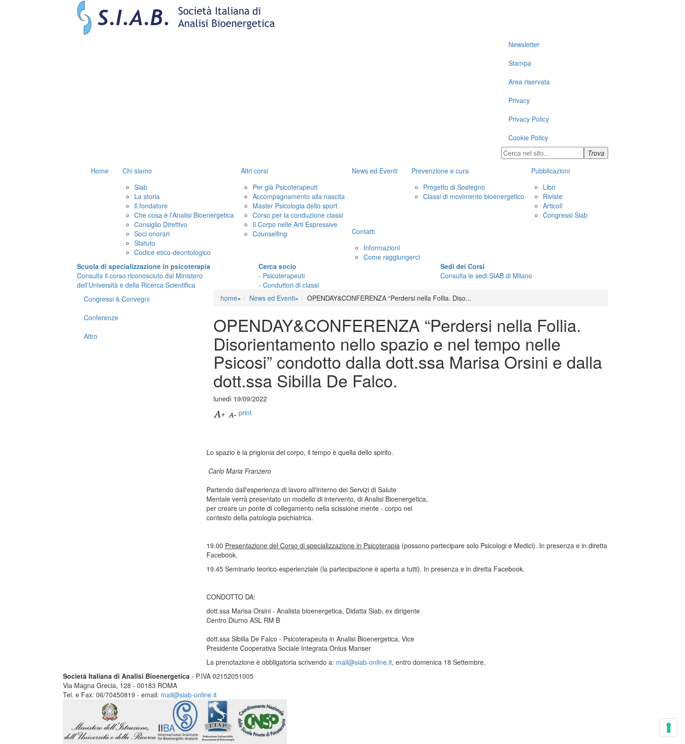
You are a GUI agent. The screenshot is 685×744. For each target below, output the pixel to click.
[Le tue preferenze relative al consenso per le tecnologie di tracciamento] (669, 728)
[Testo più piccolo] (232, 412)
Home (100, 170)
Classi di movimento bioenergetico (473, 196)
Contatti (363, 231)
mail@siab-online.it (364, 662)
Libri (549, 187)
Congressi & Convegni (117, 298)
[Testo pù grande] (219, 412)
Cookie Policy (528, 137)
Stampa (519, 63)
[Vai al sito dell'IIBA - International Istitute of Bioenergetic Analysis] (178, 720)
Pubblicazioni (550, 170)
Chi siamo (137, 170)
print (245, 412)
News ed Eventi (374, 170)
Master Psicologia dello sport (295, 205)
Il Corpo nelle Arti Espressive (295, 224)
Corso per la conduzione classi (298, 215)
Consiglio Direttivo (160, 224)
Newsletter (524, 44)
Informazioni (381, 247)
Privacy (519, 100)
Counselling (270, 233)
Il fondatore (151, 205)
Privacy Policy (528, 119)
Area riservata (529, 81)
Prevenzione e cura (440, 170)
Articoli (552, 205)
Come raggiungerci (391, 257)
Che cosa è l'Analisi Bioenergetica (184, 215)
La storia (147, 196)
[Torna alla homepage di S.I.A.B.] (342, 17)
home (228, 298)
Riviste (552, 196)
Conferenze (101, 317)
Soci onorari (152, 233)
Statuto (144, 243)
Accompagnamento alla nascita (299, 196)
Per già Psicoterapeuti (285, 187)
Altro (90, 336)
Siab (140, 187)
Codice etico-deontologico (172, 252)
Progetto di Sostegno (454, 187)
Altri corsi (254, 170)
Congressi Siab (565, 215)
